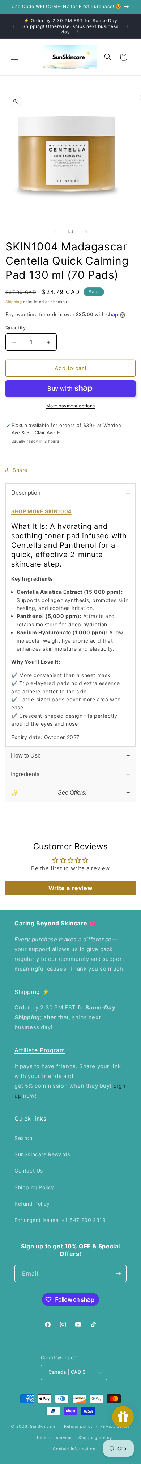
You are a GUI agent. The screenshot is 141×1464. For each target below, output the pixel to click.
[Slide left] (55, 232)
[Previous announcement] (13, 26)
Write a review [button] (70, 888)
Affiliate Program (39, 1050)
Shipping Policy (34, 1187)
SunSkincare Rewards (42, 1154)
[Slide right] (86, 232)
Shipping (13, 301)
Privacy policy (115, 1426)
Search (23, 1138)
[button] (14, 57)
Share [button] (20, 470)
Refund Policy (32, 1203)
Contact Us (28, 1171)
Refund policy (78, 1426)
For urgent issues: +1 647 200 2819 (60, 1220)
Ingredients (25, 774)
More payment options (70, 405)
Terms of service (53, 1437)
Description (25, 493)
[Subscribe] (118, 1273)
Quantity (15, 328)
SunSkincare (43, 1426)
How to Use (26, 755)
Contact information (74, 1448)
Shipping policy (95, 1437)
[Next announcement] (128, 26)
